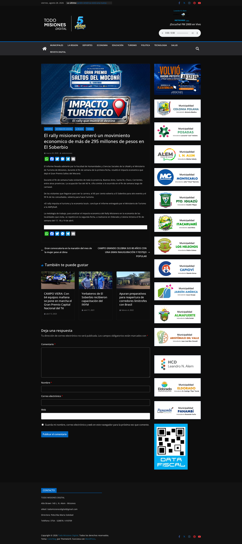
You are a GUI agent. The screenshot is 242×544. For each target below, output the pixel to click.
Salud (174, 45)
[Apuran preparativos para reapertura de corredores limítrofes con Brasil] (133, 273)
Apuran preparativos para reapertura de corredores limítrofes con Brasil (133, 299)
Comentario (48, 344)
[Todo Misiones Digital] (44, 48)
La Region (73, 45)
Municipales (56, 45)
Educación (117, 45)
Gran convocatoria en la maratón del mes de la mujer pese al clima (68, 250)
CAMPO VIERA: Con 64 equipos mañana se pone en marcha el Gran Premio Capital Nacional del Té (58, 301)
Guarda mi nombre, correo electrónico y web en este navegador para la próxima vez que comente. (97, 424)
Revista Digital (58, 52)
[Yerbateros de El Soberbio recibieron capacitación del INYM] (95, 273)
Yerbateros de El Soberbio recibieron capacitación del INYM (94, 299)
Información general (64, 129)
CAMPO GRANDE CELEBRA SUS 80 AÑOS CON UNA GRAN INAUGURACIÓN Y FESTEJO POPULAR (122, 252)
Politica (145, 45)
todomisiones (67, 153)
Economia (102, 45)
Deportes (87, 45)
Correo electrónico (52, 396)
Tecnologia (160, 45)
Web (43, 409)
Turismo (132, 45)
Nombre (46, 382)
